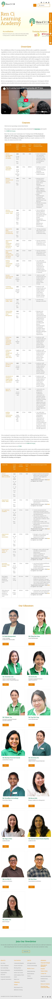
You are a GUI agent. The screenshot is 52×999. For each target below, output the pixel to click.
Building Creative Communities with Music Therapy (9, 263)
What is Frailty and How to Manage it (9, 365)
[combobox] (44, 5)
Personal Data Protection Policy (45, 987)
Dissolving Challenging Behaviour (8, 168)
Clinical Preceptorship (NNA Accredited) (6, 475)
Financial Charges (45, 962)
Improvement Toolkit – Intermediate (5, 535)
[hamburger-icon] (34, 5)
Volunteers (17, 982)
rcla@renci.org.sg (10, 131)
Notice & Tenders (45, 984)
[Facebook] (41, 2)
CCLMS (20, 446)
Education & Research (44, 965)
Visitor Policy (44, 971)
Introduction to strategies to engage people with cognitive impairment (9, 379)
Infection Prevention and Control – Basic (9, 212)
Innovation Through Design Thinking (6, 565)
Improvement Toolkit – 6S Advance (5, 551)
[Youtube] (46, 2)
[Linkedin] (48, 2)
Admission (43, 960)
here (48, 479)
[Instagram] (44, 2)
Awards (43, 968)
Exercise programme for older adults (9, 277)
